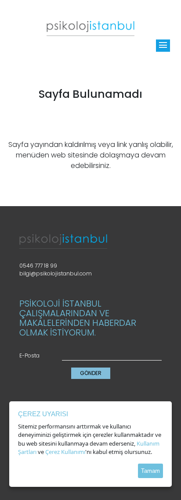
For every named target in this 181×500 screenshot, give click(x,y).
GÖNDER (90, 373)
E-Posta (29, 355)
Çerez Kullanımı (65, 452)
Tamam (150, 471)
